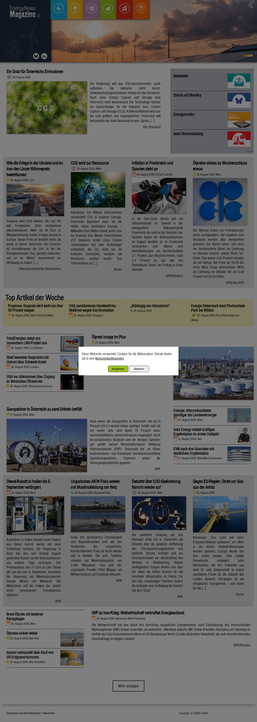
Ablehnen (139, 369)
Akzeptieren (118, 369)
